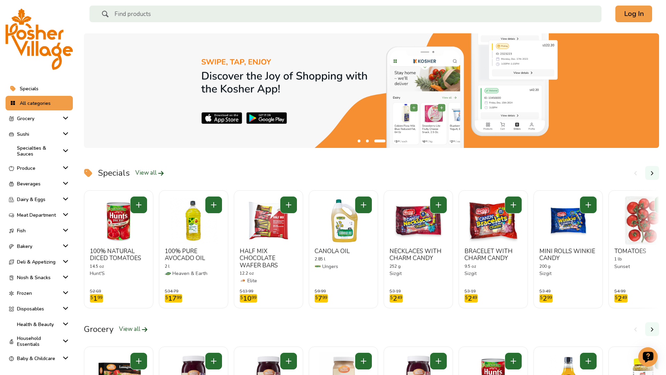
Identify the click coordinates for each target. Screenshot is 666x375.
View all (146, 172)
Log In (634, 13)
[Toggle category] (64, 118)
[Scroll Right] (652, 173)
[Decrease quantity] (138, 205)
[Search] (105, 15)
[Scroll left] (635, 173)
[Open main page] (39, 39)
